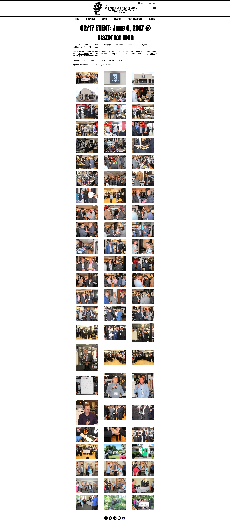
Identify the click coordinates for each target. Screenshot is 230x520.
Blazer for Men (92, 51)
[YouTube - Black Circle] (119, 518)
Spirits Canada (83, 54)
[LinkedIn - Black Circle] (115, 518)
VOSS (152, 54)
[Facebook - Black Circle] (106, 518)
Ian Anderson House (96, 60)
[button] (154, 7)
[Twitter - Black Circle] (110, 518)
